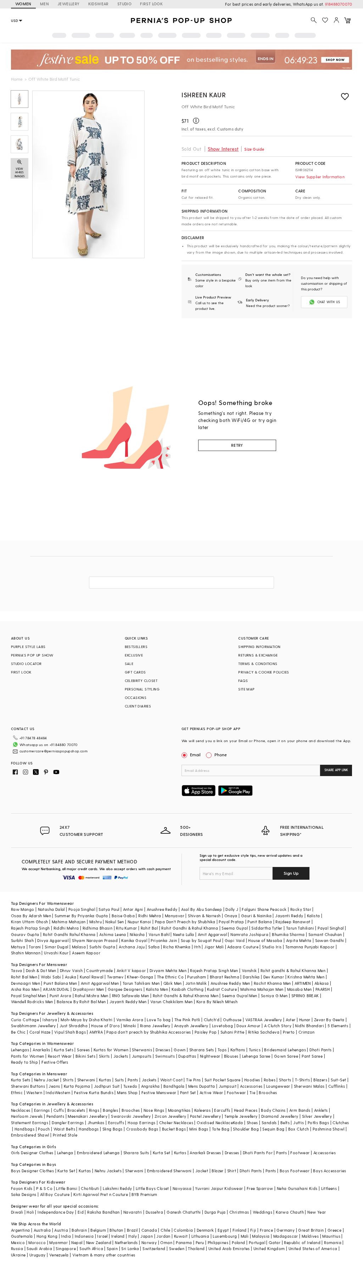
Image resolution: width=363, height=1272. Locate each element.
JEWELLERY (68, 3)
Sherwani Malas (309, 1086)
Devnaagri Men (25, 983)
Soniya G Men (274, 995)
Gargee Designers (125, 989)
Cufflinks (336, 1086)
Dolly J (231, 909)
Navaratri (132, 1212)
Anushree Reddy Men (230, 983)
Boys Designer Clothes (32, 1170)
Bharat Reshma (224, 977)
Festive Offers (54, 1062)
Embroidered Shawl (30, 1135)
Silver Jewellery (317, 1116)
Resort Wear (60, 1056)
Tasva (16, 970)
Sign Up (291, 873)
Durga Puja (215, 1212)
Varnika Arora (129, 1019)
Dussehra (154, 1212)
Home (17, 78)
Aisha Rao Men (25, 989)
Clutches (341, 1122)
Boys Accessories (329, 1170)
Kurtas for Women (111, 1049)
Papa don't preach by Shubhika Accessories (148, 1032)
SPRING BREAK (305, 995)
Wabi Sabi (51, 977)
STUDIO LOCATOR (26, 663)
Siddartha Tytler (266, 928)
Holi (30, 1212)
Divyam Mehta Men (168, 970)
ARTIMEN (303, 983)
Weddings (262, 1212)
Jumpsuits (142, 1056)
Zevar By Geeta (329, 1019)
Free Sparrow (260, 1188)
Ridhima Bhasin (98, 928)
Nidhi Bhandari (309, 1025)
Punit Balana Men (60, 983)
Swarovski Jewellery (131, 1116)
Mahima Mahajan (69, 921)
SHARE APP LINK (336, 770)
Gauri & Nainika (256, 915)
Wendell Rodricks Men (32, 1001)
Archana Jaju (132, 946)
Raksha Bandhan (103, 1212)
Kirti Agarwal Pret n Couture (100, 1194)
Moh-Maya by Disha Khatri (87, 1019)
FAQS (243, 680)
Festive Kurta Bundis (93, 1092)
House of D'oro (105, 1025)
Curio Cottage (25, 1019)
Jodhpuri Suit (107, 1086)
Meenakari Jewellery (87, 1116)
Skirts (104, 1056)
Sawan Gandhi (329, 940)
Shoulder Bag (246, 1129)
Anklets (321, 1110)
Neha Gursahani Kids (297, 1188)
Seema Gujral (235, 928)
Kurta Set (162, 1152)
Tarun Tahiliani (300, 928)
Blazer (217, 1170)
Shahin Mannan (25, 952)
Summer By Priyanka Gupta (81, 915)
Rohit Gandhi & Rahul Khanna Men (185, 995)
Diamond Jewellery (279, 1116)
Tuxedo (130, 1086)
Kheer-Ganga (140, 977)
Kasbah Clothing (187, 989)
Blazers (320, 1079)
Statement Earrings (29, 1122)
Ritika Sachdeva (263, 1032)
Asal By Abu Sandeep (201, 909)
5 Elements (338, 1025)
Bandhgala (174, 1086)
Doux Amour (248, 1025)
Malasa (79, 946)
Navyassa (182, 1188)
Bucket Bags (174, 1129)
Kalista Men (157, 989)
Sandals (269, 1122)
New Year (316, 1212)
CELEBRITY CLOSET (141, 680)
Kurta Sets (63, 1049)
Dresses (163, 1049)
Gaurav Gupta (25, 934)
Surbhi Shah (22, 940)
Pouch (44, 1129)
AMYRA (96, 1032)
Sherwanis (142, 1049)
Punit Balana (259, 921)
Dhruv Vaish (71, 970)
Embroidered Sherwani (169, 1170)
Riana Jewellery (155, 1025)
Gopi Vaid (235, 940)
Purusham (196, 977)
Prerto (289, 1032)
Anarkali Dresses (205, 1152)
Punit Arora (60, 995)
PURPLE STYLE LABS (28, 646)
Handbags (24, 1129)
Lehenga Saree (256, 1056)
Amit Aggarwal (212, 934)
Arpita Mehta (299, 940)
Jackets (120, 1056)
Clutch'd (211, 1019)
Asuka (70, 977)
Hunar (305, 1019)
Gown (180, 1049)
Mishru (95, 921)
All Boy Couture (55, 1194)
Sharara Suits (136, 1152)
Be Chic (18, 1032)
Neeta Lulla (183, 934)
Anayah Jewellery (191, 1025)
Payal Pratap (231, 921)
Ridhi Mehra (149, 915)
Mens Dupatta (201, 1086)
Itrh (197, 946)
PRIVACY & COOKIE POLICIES (263, 672)
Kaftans (237, 1049)
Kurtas (105, 1079)
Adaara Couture (242, 946)
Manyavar (174, 915)
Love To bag (159, 1019)
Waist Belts (64, 1129)
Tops (222, 1049)
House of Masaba (265, 940)
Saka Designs (24, 1194)
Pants (133, 1079)
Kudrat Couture (222, 989)
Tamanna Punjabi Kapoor (310, 946)
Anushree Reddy (162, 909)
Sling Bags (112, 1129)
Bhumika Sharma (288, 934)
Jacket (201, 1170)
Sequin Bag (273, 1129)
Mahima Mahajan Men (261, 989)
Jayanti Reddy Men (128, 1001)
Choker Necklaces (176, 1122)
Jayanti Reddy (289, 915)
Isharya (50, 1019)
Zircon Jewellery (170, 1116)
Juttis (298, 1122)
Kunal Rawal (91, 977)
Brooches (268, 1092)
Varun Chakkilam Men (171, 1001)
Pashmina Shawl (329, 1129)
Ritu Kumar (126, 928)
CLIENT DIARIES (138, 706)
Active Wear (211, 1092)
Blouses (231, 1056)
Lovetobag (222, 1025)
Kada (238, 1122)
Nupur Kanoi (139, 921)
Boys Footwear (294, 1170)
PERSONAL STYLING (142, 689)
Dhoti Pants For (258, 1152)
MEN (44, 3)
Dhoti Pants (320, 1049)
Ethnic (17, 1092)
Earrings (42, 1110)
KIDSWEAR (98, 3)
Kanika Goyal (134, 940)
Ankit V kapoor (131, 970)
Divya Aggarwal (52, 940)
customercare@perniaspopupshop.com (53, 751)
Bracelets (76, 1110)
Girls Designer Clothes (32, 1152)
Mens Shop (127, 1092)
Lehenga (65, 1152)
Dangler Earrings (68, 1122)
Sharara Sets (201, 1049)
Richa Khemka (176, 946)
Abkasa (321, 983)
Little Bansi (66, 1188)
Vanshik (249, 970)
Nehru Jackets (108, 1170)
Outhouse (232, 1019)
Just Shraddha (74, 1025)
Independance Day (56, 1212)
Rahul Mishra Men (91, 995)
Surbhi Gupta (102, 946)
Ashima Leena (112, 934)
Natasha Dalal (51, 909)
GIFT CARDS (135, 672)
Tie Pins (193, 1079)
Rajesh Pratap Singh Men (214, 970)
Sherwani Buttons (28, 1086)
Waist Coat (171, 1079)
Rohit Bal (149, 928)
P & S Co (44, 1188)
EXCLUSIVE (134, 655)
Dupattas (187, 1056)
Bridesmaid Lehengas (285, 1049)
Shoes (252, 1122)
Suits (119, 1079)
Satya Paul (109, 909)
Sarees (83, 1049)
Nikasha (137, 934)
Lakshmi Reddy (117, 1188)
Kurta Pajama (77, 1086)
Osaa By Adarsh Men (31, 915)
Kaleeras (202, 1110)
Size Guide (254, 149)
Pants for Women (27, 1056)
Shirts (68, 1079)
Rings (94, 1110)
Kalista (313, 915)
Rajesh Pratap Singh (30, 928)
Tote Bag (220, 1129)
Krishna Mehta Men (305, 977)
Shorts (285, 1079)
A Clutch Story (278, 1025)
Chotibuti (90, 1188)
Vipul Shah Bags (70, 1032)
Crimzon (306, 1032)
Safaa (154, 946)
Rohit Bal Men (24, 977)
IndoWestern (58, 1092)
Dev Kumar (273, 977)
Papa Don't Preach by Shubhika (185, 921)
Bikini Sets (85, 1056)
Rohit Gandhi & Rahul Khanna (189, 928)
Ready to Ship (24, 1062)
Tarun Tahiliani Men (141, 983)
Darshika (251, 977)
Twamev (115, 977)
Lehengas (20, 1049)
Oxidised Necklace (215, 1122)
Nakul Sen (114, 921)
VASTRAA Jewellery (263, 1019)
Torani (35, 946)
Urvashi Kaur (56, 952)
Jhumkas (96, 1122)
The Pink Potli (187, 1019)
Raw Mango (22, 909)
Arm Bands (300, 1110)
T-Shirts (302, 1079)
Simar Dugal (56, 946)
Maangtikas (179, 1110)
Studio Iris (271, 946)
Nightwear (210, 1056)
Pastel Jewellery (205, 1116)
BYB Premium (144, 1194)
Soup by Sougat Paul (201, 940)
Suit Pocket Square (223, 1079)
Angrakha (150, 1086)
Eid (81, 1212)
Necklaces (20, 1110)
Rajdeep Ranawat (292, 921)
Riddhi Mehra (66, 928)
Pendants (55, 1116)
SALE (129, 663)
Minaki (129, 1025)
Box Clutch (298, 1129)
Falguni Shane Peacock (264, 909)
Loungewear (278, 1086)
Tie (252, 1092)
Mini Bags (198, 1129)
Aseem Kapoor (86, 952)
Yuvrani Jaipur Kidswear (219, 1188)
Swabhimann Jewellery (33, 1025)
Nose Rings (154, 1110)
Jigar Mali (214, 946)
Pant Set (188, 1092)
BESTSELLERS (136, 646)
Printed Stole (65, 1135)
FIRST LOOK (151, 3)
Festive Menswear (158, 1092)
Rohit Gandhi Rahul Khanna (69, 934)
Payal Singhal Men (28, 995)
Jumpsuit (227, 1086)
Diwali (17, 1212)
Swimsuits (165, 1056)
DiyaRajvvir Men (88, 989)
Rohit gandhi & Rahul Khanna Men (293, 970)
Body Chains (273, 1110)
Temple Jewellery (240, 1116)
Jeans (54, 1086)
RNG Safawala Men (130, 995)
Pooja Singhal (81, 909)
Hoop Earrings (141, 1122)
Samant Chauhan (325, 934)
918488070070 (338, 4)
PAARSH (322, 989)
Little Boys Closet (152, 1188)
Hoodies (252, 1079)
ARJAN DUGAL (56, 989)
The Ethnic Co (170, 977)
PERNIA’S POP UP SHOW (32, 655)
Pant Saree (312, 1056)
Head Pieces (245, 1110)
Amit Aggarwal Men (100, 983)
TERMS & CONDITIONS (257, 663)
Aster (291, 1019)
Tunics (255, 1049)
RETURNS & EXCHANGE (258, 655)
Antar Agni (133, 909)
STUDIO (124, 3)
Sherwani (86, 1079)
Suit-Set (338, 1079)
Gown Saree (286, 1056)
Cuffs (59, 1110)
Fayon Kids (22, 1188)
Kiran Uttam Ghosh (29, 921)
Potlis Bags (318, 1122)
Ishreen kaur (204, 94)
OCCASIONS (136, 697)
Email (195, 754)
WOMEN (23, 3)
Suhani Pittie (232, 1032)
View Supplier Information (320, 176)
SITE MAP (246, 689)
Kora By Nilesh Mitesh (217, 1001)
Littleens (329, 1188)
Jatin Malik (196, 983)
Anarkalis (41, 1049)
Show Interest (223, 148)
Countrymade (99, 970)
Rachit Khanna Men (272, 983)
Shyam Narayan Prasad (95, 940)
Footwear (236, 1092)
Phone (220, 754)
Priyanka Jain (164, 940)
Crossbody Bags (142, 1129)
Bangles (110, 1110)
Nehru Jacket (46, 1079)
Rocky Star (300, 909)
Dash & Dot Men (41, 970)
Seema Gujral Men (239, 995)
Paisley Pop (206, 1032)
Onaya (231, 915)
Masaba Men (299, 989)
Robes (269, 1079)
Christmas (239, 1212)
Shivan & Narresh (204, 915)
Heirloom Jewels (27, 1116)
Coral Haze (40, 1032)
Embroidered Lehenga (98, 1152)
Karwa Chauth (290, 1212)
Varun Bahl (159, 934)
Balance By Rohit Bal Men (81, 1001)
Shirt (231, 1170)
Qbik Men (172, 983)
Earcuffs (222, 1110)
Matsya (18, 946)
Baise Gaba (123, 915)
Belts (285, 1122)
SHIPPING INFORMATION (259, 646)
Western (34, 1092)
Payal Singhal (331, 928)
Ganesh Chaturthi (184, 1212)
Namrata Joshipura (249, 934)
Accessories (251, 1086)
